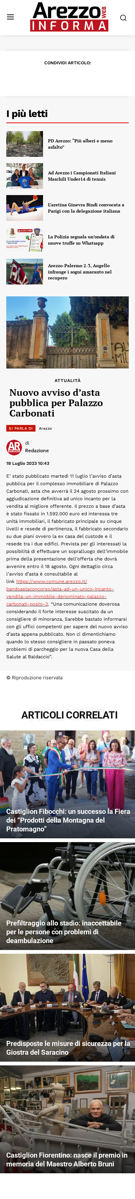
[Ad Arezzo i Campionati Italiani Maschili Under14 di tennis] (24, 176)
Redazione (37, 450)
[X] (45, 78)
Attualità (68, 380)
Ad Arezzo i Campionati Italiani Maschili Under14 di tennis (82, 176)
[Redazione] (15, 447)
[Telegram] (89, 78)
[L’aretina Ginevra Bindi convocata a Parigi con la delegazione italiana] (24, 208)
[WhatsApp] (74, 78)
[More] (103, 78)
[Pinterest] (60, 78)
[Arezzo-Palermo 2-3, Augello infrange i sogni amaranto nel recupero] (24, 271)
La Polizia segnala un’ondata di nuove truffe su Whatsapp (81, 240)
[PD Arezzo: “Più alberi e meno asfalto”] (24, 144)
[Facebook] (31, 78)
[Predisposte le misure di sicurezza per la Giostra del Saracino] (67, 1008)
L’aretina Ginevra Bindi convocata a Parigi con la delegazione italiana (86, 208)
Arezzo (45, 428)
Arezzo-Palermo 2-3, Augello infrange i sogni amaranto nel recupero (80, 272)
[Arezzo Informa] (69, 17)
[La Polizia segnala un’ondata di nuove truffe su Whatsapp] (24, 240)
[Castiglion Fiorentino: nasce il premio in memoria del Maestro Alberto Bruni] (67, 1119)
